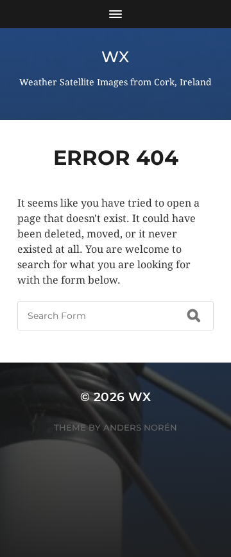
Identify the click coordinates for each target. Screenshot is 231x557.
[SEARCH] (194, 316)
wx (115, 56)
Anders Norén (140, 427)
